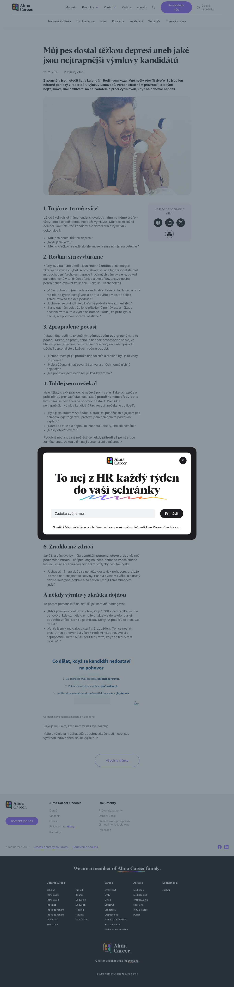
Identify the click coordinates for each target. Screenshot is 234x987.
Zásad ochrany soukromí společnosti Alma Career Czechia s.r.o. (138, 527)
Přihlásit (171, 514)
